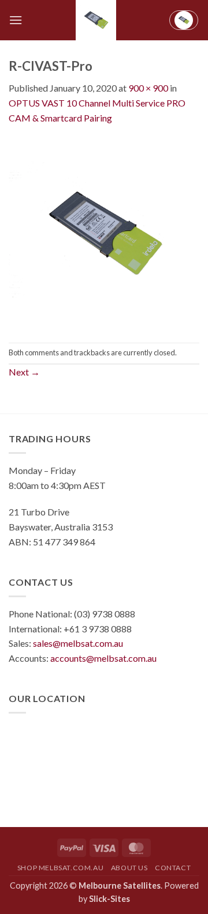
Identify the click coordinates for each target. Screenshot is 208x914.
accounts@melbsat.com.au (103, 658)
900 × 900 (148, 87)
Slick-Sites (109, 899)
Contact (173, 867)
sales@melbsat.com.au (78, 643)
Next (24, 371)
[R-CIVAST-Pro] (104, 232)
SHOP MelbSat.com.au (60, 867)
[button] (16, 20)
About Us (129, 867)
